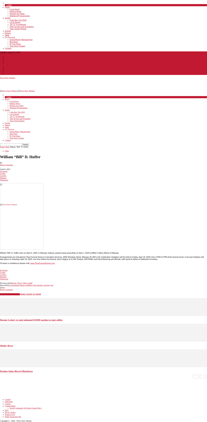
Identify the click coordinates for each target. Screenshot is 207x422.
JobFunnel (9, 59)
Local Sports (15, 22)
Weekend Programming (20, 16)
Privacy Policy (10, 69)
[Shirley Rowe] (103, 341)
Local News (15, 9)
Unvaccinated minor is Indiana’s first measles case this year (31, 285)
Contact (8, 48)
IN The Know (15, 44)
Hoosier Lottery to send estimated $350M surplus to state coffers (31, 320)
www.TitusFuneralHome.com (42, 263)
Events (8, 31)
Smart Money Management (21, 40)
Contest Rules (10, 63)
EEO (7, 67)
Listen (9, 5)
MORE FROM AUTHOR (30, 294)
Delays (8, 33)
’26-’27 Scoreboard (18, 25)
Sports (7, 18)
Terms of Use (10, 72)
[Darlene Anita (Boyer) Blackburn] (103, 367)
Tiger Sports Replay (18, 29)
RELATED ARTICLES (10, 294)
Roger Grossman (6, 165)
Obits (7, 35)
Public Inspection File (13, 74)
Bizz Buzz (14, 42)
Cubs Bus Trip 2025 (18, 20)
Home (2, 147)
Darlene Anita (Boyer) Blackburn (16, 371)
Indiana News (15, 12)
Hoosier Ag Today (17, 14)
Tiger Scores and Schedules (22, 27)
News (7, 7)
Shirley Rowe (6, 345)
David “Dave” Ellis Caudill (22, 283)
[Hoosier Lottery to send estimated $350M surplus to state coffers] (103, 315)
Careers (8, 61)
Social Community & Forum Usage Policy (26, 65)
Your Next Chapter (17, 46)
